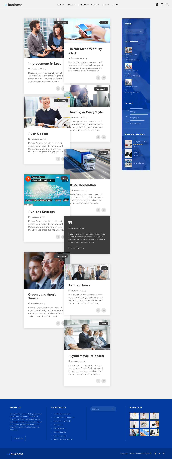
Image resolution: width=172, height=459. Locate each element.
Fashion (103, 153)
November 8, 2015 (78, 229)
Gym (64, 178)
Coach (103, 324)
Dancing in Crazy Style (62, 421)
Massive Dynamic (60, 436)
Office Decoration (60, 428)
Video (103, 22)
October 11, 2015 (78, 361)
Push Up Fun (58, 425)
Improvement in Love (62, 414)
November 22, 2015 (38, 69)
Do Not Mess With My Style (64, 417)
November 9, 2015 (38, 217)
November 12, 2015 (38, 139)
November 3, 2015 (38, 303)
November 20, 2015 (79, 58)
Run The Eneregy (60, 432)
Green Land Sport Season (63, 439)
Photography (61, 22)
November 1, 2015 (78, 290)
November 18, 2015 (79, 117)
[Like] (63, 88)
